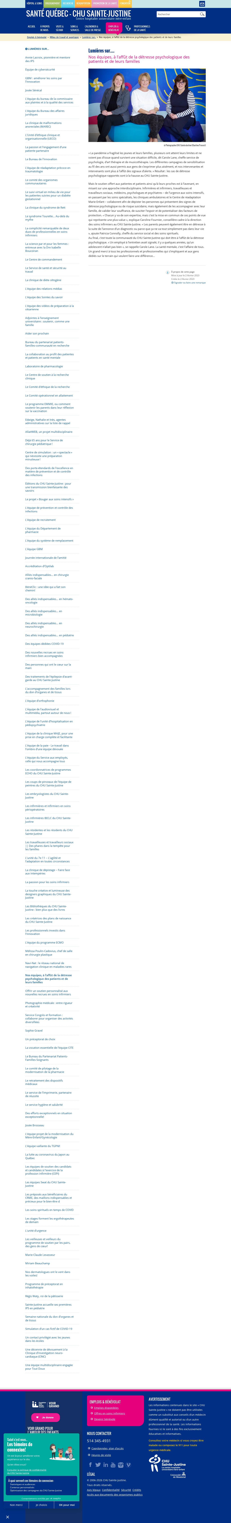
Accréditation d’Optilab (39, 566)
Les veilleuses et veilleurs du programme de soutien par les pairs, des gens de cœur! (47, 1242)
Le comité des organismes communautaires (41, 181)
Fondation (125, 3)
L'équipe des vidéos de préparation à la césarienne (49, 307)
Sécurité (126, 1490)
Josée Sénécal (33, 90)
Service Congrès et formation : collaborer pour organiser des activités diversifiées (49, 1018)
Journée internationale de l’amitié (45, 557)
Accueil (31, 26)
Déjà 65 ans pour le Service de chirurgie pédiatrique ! (44, 442)
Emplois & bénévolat (113, 28)
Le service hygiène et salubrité (44, 1104)
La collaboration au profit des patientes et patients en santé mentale (49, 356)
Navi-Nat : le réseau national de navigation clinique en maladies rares (48, 964)
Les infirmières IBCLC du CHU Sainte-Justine (48, 819)
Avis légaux (94, 1490)
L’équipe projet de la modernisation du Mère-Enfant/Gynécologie (49, 1135)
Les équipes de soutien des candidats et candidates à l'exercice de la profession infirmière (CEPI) (48, 1170)
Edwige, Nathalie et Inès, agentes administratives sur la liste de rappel (47, 421)
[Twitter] (98, 1464)
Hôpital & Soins (34, 3)
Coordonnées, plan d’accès (107, 1448)
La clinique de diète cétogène (43, 280)
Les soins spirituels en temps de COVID (49, 1210)
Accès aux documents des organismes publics (115, 1494)
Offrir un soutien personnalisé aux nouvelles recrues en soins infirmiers (48, 992)
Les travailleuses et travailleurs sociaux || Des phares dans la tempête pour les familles (49, 846)
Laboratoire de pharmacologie (44, 366)
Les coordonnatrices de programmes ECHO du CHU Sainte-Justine (48, 771)
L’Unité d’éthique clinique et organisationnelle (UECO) (42, 136)
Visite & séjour (59, 28)
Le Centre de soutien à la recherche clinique (47, 376)
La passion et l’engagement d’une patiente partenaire (45, 148)
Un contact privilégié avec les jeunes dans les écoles (47, 1339)
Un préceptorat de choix (40, 1039)
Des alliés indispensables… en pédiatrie (49, 635)
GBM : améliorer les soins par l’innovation (43, 80)
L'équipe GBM (34, 549)
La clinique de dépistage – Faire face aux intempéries (47, 871)
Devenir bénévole (104, 1419)
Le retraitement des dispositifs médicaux (44, 1082)
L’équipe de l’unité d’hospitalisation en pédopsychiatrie (49, 723)
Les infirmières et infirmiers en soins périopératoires (48, 807)
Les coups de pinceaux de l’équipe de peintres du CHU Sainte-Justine (48, 783)
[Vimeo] (128, 1464)
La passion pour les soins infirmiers (47, 882)
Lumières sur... (89, 37)
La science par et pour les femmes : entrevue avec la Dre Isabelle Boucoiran (47, 247)
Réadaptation (83, 3)
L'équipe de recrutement (40, 520)
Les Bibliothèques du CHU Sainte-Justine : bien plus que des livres (46, 908)
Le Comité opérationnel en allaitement (49, 395)
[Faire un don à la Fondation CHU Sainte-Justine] (44, 1408)
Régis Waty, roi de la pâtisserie (44, 1296)
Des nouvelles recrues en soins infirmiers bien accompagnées (44, 654)
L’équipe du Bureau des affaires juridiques (44, 112)
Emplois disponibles (106, 1408)
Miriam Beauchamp (37, 1263)
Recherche (68, 3)
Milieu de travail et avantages (64, 37)
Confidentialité (111, 1490)
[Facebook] (90, 1464)
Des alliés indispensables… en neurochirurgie (43, 625)
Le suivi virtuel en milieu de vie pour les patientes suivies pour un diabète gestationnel (48, 195)
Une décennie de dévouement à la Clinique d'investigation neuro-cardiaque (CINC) (46, 1353)
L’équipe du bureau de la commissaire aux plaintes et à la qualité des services (49, 100)
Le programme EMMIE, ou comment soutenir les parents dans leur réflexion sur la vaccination (49, 407)
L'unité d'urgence (35, 1230)
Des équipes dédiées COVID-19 (44, 643)
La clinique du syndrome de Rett (45, 207)
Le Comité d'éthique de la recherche (47, 387)
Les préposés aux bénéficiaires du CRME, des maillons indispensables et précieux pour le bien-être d (48, 1198)
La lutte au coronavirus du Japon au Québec (47, 1156)
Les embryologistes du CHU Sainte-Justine (47, 795)
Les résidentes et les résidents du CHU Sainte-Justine (49, 831)
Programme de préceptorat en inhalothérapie (44, 1285)
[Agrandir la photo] (147, 105)
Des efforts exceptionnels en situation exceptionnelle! (48, 1115)
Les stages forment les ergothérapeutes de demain (49, 1220)
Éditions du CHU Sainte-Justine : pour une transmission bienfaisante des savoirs (48, 487)
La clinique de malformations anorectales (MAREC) (43, 124)
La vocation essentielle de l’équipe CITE (49, 1047)
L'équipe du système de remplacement (49, 540)
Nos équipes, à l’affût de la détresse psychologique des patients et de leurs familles (48, 978)
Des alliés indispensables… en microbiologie (43, 612)
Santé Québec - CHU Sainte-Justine (78, 13)
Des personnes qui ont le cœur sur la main (48, 666)
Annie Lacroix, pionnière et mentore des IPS (47, 59)
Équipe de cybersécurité (40, 69)
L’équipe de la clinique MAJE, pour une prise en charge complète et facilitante (49, 735)
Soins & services (74, 28)
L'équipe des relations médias (43, 288)
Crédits (136, 1490)
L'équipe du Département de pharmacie (43, 530)
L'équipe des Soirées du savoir (44, 297)
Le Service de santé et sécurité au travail (45, 269)
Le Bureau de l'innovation (41, 159)
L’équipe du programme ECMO (44, 942)
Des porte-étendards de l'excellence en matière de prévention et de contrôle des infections (49, 471)
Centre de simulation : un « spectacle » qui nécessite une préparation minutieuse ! (48, 456)
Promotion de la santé (105, 3)
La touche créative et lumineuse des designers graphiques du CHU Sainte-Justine (48, 894)
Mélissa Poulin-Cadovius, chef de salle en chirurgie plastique (48, 952)
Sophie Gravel (34, 1030)
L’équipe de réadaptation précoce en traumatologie (47, 169)
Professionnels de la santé (142, 28)
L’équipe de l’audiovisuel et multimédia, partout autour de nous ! (48, 711)
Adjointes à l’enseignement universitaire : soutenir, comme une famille (47, 321)
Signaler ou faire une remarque (190, 282)
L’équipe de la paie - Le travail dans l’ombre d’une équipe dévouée (47, 747)
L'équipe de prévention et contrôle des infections (49, 509)
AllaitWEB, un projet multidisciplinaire (48, 432)
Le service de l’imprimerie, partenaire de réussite (48, 1094)
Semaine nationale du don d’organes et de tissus (49, 1318)
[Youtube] (113, 1464)
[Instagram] (121, 1464)
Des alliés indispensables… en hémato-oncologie (49, 600)
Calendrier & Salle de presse (93, 28)
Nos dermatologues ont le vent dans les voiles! (47, 1273)
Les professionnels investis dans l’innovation (45, 932)
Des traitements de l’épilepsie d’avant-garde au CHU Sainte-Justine (48, 678)
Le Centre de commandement (43, 259)
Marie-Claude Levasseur (40, 1255)
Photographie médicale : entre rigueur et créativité (48, 1004)
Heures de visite (101, 1455)
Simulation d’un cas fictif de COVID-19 (48, 1329)
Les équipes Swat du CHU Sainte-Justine (45, 1184)
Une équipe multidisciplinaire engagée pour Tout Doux (49, 1366)
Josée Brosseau (34, 1125)
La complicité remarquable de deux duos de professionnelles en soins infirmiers (47, 232)
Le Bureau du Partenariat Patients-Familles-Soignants (46, 1058)
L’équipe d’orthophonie (39, 701)
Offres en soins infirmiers (109, 1413)
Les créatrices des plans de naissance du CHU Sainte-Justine (48, 920)
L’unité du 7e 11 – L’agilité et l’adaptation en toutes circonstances (47, 859)
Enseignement (52, 3)
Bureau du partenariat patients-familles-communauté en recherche (47, 343)
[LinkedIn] (105, 1464)
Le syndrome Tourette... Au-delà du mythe (47, 218)
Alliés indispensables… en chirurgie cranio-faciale (47, 576)
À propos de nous (44, 28)
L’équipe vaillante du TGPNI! (42, 1146)
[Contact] (202, 4)
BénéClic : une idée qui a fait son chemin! (45, 588)
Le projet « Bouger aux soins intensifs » (49, 499)
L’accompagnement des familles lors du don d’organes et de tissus (47, 690)
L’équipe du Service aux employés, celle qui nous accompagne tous (46, 759)
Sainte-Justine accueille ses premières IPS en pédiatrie (48, 1306)
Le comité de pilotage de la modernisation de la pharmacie (44, 1070)
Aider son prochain (37, 333)
